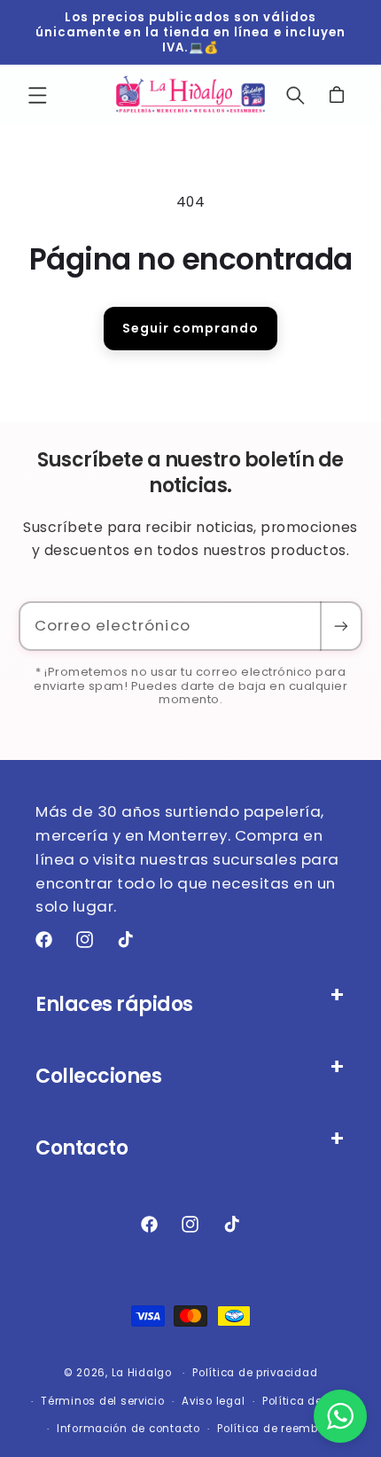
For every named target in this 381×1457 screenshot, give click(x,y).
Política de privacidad (254, 1373)
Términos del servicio (102, 1401)
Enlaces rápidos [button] (114, 1004)
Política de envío (310, 1401)
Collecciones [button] (98, 1076)
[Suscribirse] (340, 626)
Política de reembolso (279, 1429)
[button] (37, 94)
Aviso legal (213, 1401)
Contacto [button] (81, 1148)
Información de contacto (128, 1429)
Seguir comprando (190, 328)
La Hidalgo (142, 1373)
